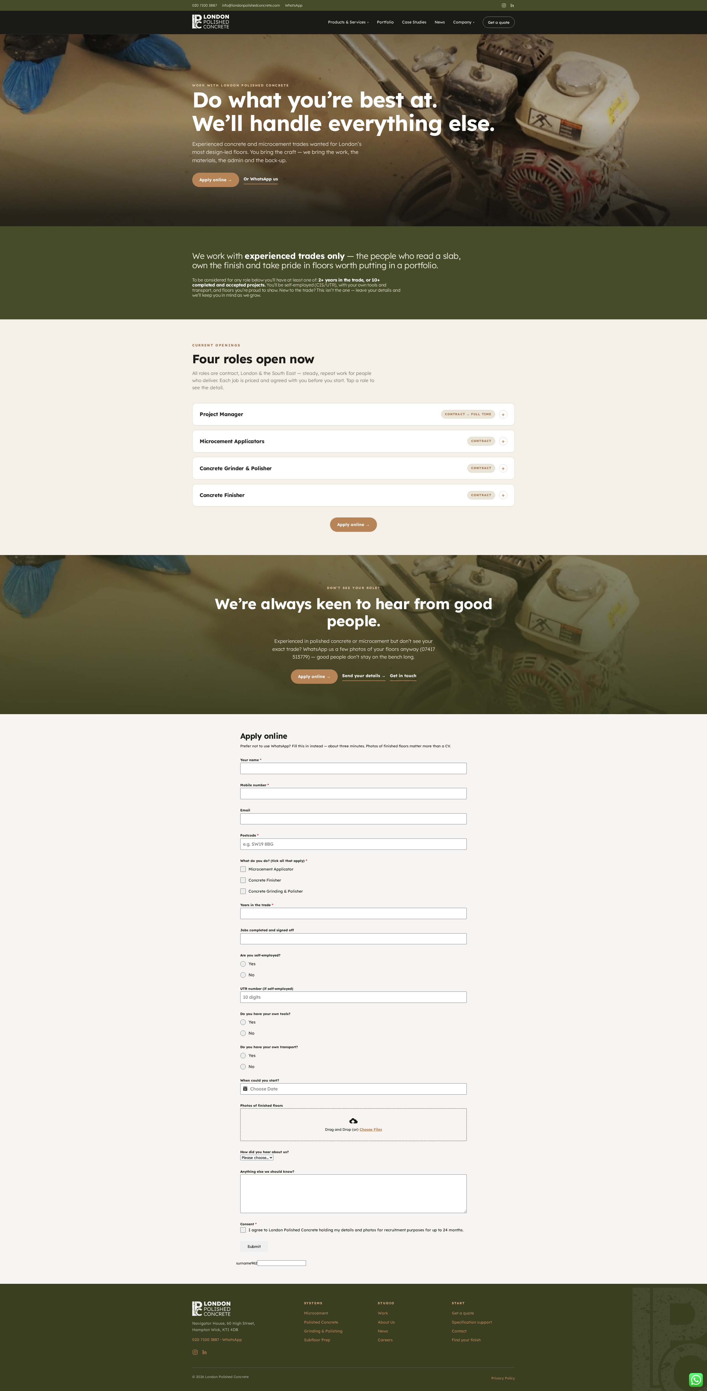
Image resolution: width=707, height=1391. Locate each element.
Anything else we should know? (267, 1171)
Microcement (316, 1313)
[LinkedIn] (512, 5)
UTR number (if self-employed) (266, 989)
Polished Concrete (321, 1322)
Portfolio (385, 22)
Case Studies (414, 22)
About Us (386, 1322)
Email (245, 810)
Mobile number (254, 785)
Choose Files (371, 1129)
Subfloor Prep (317, 1339)
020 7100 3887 (204, 5)
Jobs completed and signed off (267, 930)
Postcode (249, 835)
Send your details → (364, 675)
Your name (250, 760)
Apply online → (215, 179)
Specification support (472, 1322)
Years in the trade (256, 905)
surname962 (246, 1263)
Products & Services (347, 22)
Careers (385, 1339)
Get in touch (403, 675)
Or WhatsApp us (261, 179)
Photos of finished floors (261, 1105)
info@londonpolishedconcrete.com (251, 5)
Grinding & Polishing (323, 1331)
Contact (459, 1331)
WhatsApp (293, 5)
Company (462, 22)
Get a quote (499, 22)
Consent (248, 1224)
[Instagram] (504, 5)
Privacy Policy (503, 1378)
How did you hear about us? (264, 1152)
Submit (254, 1246)
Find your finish (466, 1339)
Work (383, 1313)
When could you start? (259, 1080)
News (440, 22)
